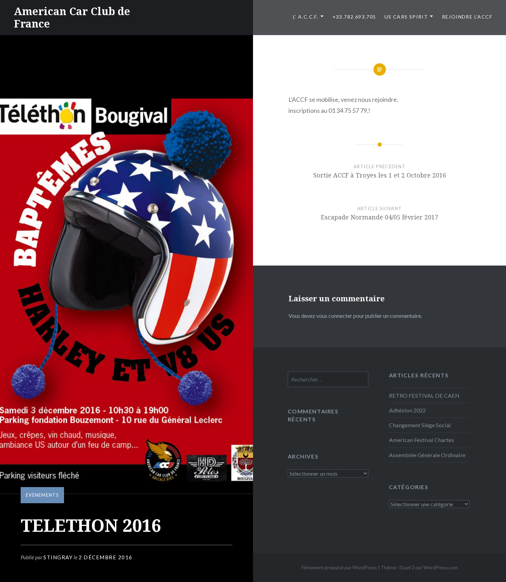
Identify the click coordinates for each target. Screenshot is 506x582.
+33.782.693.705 (354, 17)
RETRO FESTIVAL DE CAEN (424, 395)
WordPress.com (440, 567)
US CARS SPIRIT (406, 17)
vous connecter (334, 315)
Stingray (58, 557)
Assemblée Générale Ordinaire (427, 455)
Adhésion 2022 (407, 410)
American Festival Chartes (421, 439)
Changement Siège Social (420, 425)
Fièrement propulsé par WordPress (339, 567)
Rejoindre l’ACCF (467, 17)
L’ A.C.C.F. (305, 17)
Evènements (42, 495)
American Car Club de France (72, 17)
